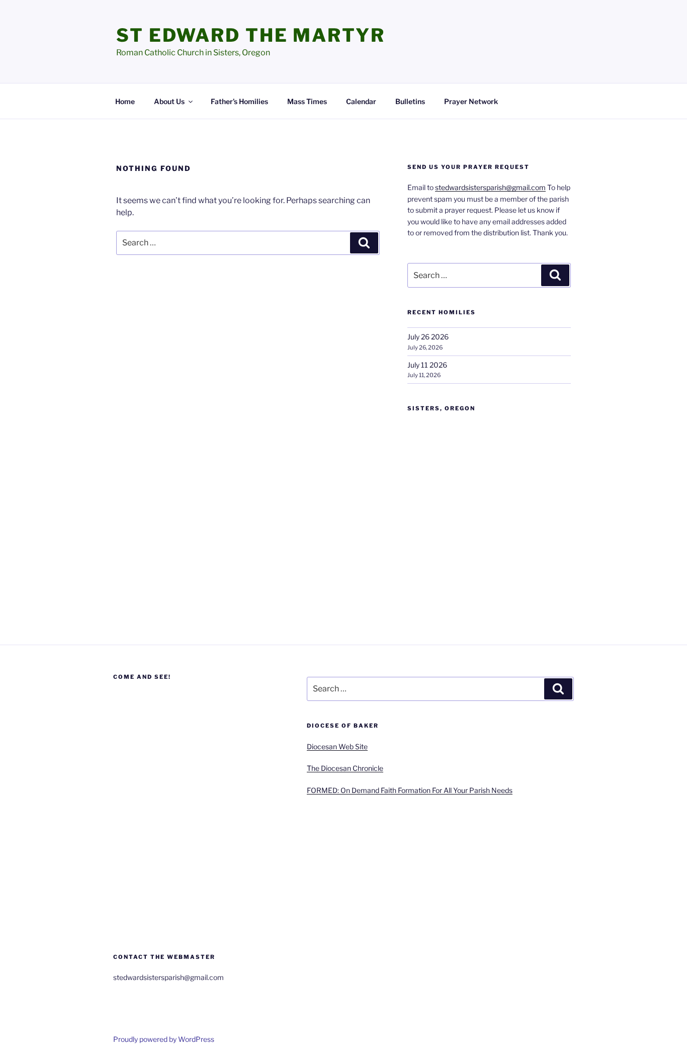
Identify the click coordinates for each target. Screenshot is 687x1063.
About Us (169, 101)
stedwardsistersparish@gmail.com (490, 187)
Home (125, 101)
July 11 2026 (427, 365)
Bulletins (410, 101)
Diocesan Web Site (337, 746)
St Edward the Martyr (250, 35)
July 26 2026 (428, 336)
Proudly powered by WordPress (163, 1039)
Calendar (361, 101)
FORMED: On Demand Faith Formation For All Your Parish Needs (409, 790)
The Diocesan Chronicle (345, 768)
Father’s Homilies (239, 101)
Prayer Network (471, 101)
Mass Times (307, 101)
